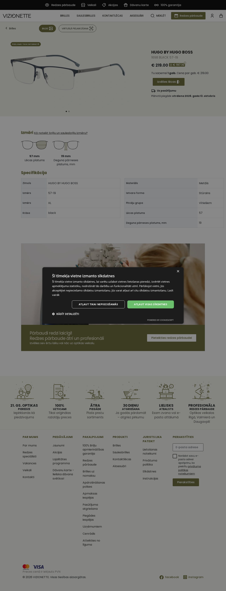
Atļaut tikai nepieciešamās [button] (98, 304)
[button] (65, 314)
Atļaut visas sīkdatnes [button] (150, 304)
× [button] (178, 271)
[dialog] (113, 295)
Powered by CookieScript (160, 320)
